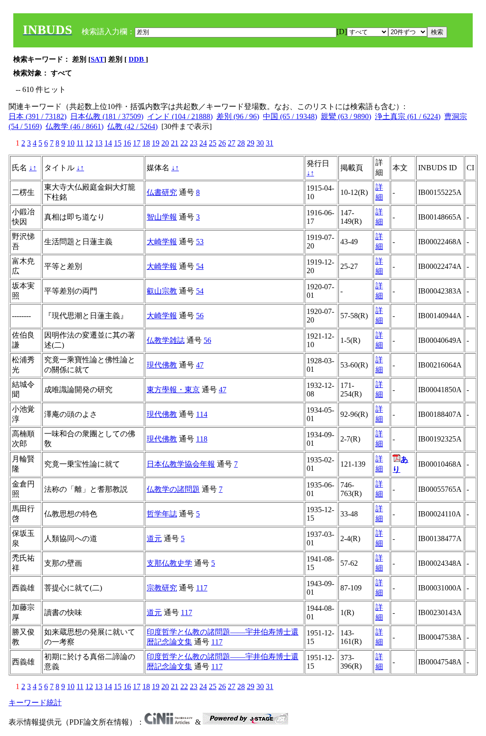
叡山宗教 (162, 291)
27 (231, 143)
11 (80, 143)
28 (241, 143)
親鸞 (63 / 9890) (346, 116)
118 (201, 439)
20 (165, 143)
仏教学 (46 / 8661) (74, 126)
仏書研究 (162, 192)
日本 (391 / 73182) (37, 116)
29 (250, 143)
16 (127, 143)
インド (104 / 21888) (180, 116)
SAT (97, 59)
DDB (137, 59)
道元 (154, 538)
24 (203, 143)
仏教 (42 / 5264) (132, 126)
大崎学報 (162, 242)
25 (212, 143)
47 (200, 365)
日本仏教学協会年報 (181, 464)
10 (71, 143)
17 (136, 143)
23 (193, 143)
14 (108, 143)
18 (146, 143)
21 (174, 143)
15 (118, 143)
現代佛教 (162, 365)
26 (222, 143)
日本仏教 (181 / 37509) (106, 116)
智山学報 (162, 217)
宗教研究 (162, 588)
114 (201, 414)
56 (200, 316)
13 (99, 143)
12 (89, 143)
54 (200, 266)
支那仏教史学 (169, 563)
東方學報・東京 (173, 390)
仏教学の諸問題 (173, 489)
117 (201, 588)
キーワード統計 (35, 703)
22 (184, 143)
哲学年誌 (162, 514)
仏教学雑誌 (166, 340)
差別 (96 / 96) (237, 116)
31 (269, 143)
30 (260, 143)
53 (200, 242)
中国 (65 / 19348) (290, 116)
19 (155, 143)
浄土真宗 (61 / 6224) (407, 116)
